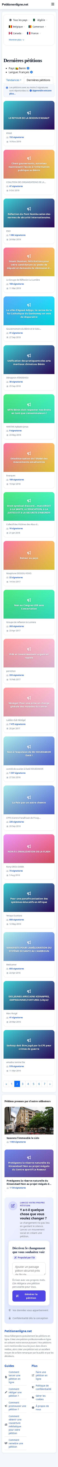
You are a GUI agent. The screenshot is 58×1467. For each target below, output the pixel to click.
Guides (9, 1366)
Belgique (19, 26)
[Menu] (52, 4)
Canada (18, 33)
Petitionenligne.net (15, 4)
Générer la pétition (31, 1295)
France (35, 33)
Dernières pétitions (38, 80)
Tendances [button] (12, 80)
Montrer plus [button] (15, 39)
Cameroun (39, 26)
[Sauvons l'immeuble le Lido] (29, 1126)
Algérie (42, 20)
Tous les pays (21, 20)
